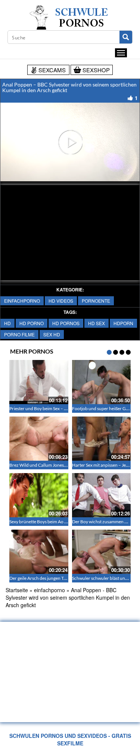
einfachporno (22, 300)
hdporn (123, 323)
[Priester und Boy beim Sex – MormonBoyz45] (38, 382)
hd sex (96, 323)
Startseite (17, 590)
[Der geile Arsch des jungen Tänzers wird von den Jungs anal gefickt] (38, 552)
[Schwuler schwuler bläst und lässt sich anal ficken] (101, 552)
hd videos (61, 300)
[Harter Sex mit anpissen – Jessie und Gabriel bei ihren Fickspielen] (101, 439)
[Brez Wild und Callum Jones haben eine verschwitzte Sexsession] (38, 439)
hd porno (31, 323)
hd (7, 323)
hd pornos (66, 323)
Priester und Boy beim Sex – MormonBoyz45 (53, 408)
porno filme (19, 334)
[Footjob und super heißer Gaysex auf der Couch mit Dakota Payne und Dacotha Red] (101, 382)
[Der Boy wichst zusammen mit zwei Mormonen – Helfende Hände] (101, 495)
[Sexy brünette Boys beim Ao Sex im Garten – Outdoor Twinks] (38, 495)
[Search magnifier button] (125, 37)
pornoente (96, 300)
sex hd (51, 334)
